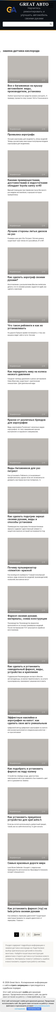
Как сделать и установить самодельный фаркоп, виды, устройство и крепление (25, 669)
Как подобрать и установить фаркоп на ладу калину (25, 770)
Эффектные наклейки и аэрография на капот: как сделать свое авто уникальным (27, 720)
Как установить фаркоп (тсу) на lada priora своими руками (27, 910)
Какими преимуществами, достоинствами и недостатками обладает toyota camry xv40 (27, 182)
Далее (37, 934)
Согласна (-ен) (34, 1009)
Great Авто (34, 4)
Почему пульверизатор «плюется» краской (22, 569)
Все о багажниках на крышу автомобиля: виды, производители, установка (25, 88)
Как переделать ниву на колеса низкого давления (27, 373)
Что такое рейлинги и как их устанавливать (25, 327)
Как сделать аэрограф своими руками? (26, 279)
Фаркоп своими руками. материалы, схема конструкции (27, 617)
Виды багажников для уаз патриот (24, 470)
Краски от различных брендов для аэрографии (27, 421)
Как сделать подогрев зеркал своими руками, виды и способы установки (26, 519)
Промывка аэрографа (21, 134)
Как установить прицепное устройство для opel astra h (25, 818)
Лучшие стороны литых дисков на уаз (27, 233)
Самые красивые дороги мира (26, 863)
